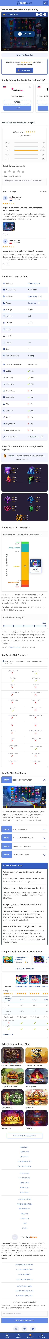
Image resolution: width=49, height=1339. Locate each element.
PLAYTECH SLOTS (24, 1178)
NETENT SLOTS (24, 1173)
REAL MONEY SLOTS (24, 1161)
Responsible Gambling (24, 1265)
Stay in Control (24, 1274)
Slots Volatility (14, 647)
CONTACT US (24, 1218)
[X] (16, 1329)
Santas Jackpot (34, 986)
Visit (18, 108)
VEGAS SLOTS (24, 1192)
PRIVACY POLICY (24, 1209)
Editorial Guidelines (24, 1296)
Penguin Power (21, 986)
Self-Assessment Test (24, 1270)
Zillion (35, 999)
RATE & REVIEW (26, 70)
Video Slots (32, 296)
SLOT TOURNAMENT (25, 1166)
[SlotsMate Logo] (24, 3)
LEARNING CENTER (24, 1199)
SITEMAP (25, 1228)
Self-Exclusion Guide (24, 1279)
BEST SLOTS (24, 1152)
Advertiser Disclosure (24, 1291)
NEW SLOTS (25, 1157)
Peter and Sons (34, 283)
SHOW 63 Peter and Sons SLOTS (24, 1136)
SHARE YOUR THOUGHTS (12, 176)
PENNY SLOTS (24, 1188)
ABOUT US (24, 1214)
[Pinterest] (24, 1329)
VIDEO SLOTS (24, 1183)
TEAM (25, 1223)
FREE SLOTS (24, 1147)
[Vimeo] (33, 1329)
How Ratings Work (24, 1286)
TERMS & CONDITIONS (24, 1204)
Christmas (32, 303)
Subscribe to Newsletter (24, 1321)
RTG (21, 999)
